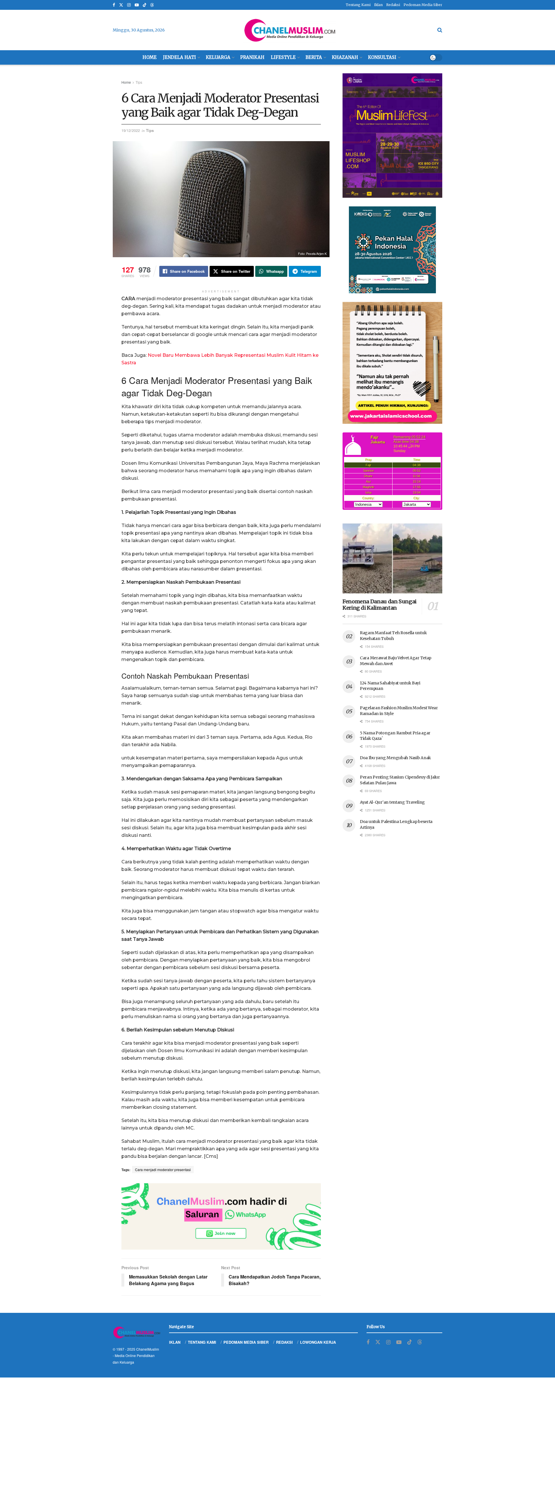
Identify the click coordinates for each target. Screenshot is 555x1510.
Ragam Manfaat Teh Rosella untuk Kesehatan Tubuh (393, 635)
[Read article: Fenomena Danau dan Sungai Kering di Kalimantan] (392, 558)
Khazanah (345, 57)
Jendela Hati (179, 57)
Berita (314, 57)
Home (150, 57)
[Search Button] (439, 30)
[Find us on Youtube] (137, 5)
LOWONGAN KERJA (318, 1342)
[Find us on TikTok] (144, 5)
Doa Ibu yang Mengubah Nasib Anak (395, 757)
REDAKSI (284, 1342)
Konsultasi (382, 57)
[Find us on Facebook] (114, 5)
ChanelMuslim (147, 1349)
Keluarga (218, 57)
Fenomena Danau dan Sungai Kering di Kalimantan (380, 604)
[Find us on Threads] (152, 5)
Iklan (378, 5)
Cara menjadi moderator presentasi (163, 1169)
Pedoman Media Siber (423, 5)
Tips (139, 82)
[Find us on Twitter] (121, 5)
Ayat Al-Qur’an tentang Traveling (392, 802)
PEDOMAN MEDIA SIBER (246, 1342)
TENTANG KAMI (202, 1342)
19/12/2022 (130, 130)
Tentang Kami (358, 5)
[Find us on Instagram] (129, 5)
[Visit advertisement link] (221, 1216)
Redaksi (393, 5)
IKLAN (174, 1342)
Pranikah (252, 57)
